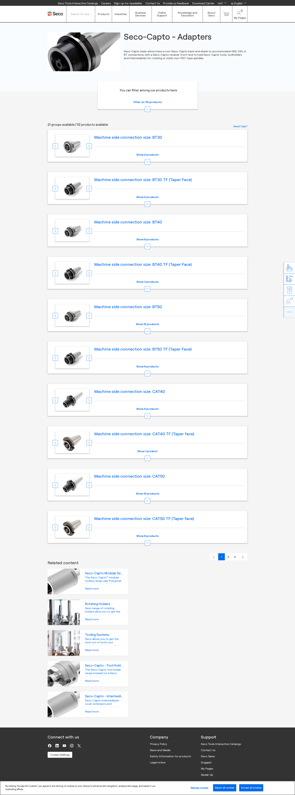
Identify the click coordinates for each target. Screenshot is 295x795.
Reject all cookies (224, 787)
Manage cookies (199, 787)
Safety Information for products (170, 756)
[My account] (239, 14)
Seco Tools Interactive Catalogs (78, 3)
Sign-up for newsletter (128, 3)
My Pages (207, 768)
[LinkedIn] (57, 745)
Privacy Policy (158, 744)
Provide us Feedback (176, 3)
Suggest (206, 762)
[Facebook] (50, 745)
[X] (79, 745)
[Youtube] (64, 745)
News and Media (160, 750)
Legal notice (157, 762)
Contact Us (152, 3)
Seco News (208, 756)
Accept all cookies (251, 787)
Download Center (203, 3)
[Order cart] (226, 14)
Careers (106, 3)
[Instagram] (72, 745)
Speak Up (207, 774)
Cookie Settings (60, 754)
